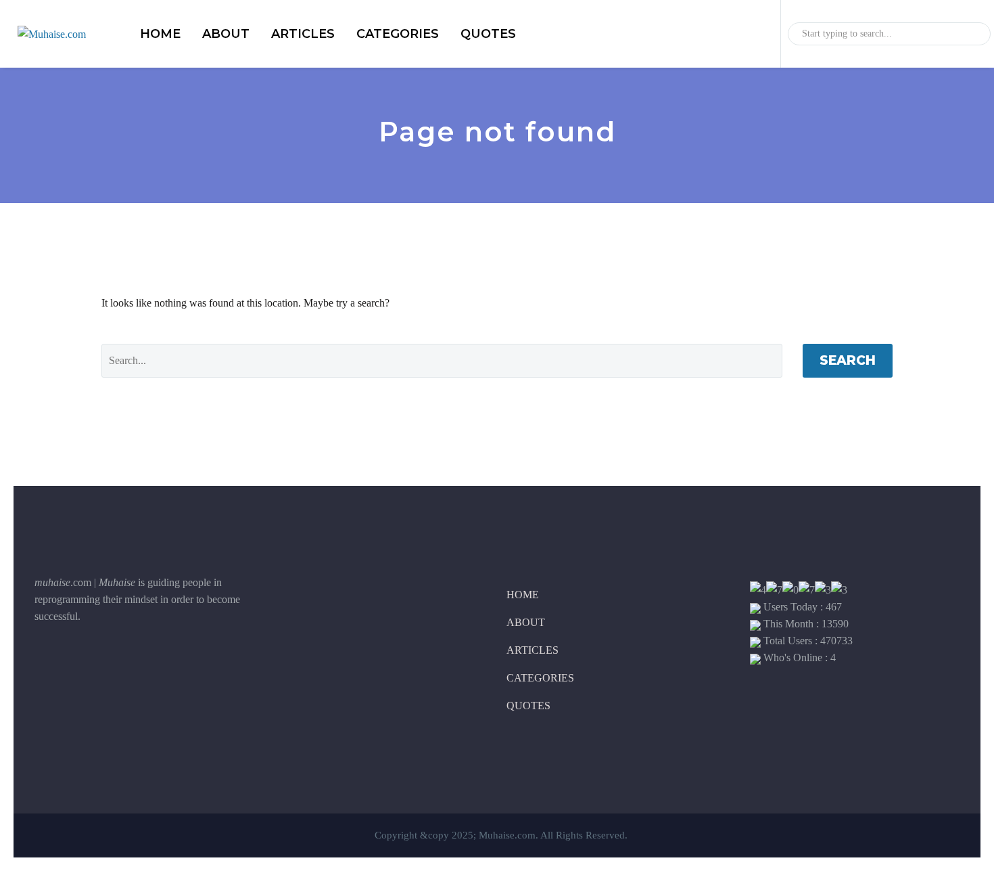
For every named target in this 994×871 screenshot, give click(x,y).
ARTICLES (303, 33)
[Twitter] (78, 662)
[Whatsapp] (146, 662)
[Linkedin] (112, 662)
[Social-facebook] (44, 662)
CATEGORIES (397, 33)
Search (848, 360)
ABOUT (226, 33)
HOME (160, 33)
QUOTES (488, 33)
